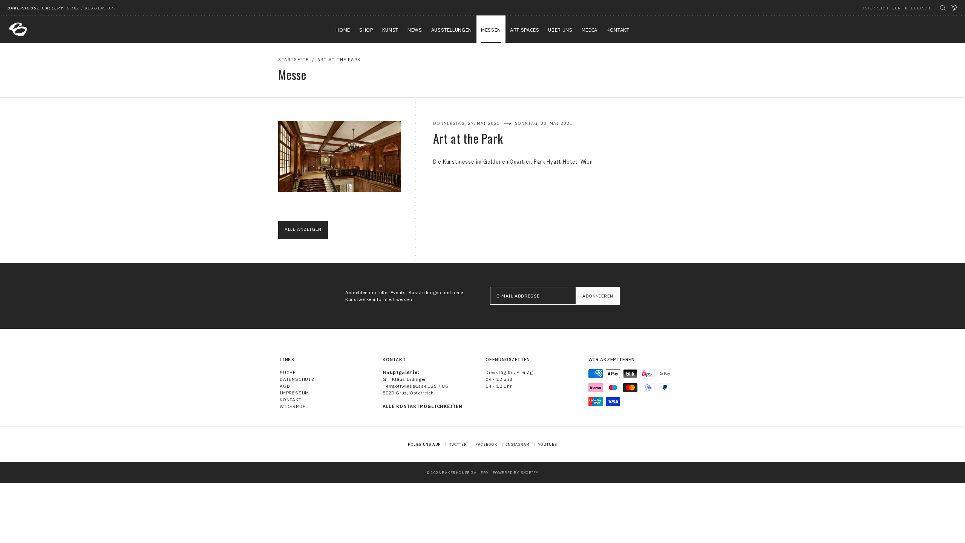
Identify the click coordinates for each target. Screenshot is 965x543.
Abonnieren (597, 296)
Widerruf (292, 406)
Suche (288, 372)
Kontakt (291, 399)
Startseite (293, 59)
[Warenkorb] (954, 8)
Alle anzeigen (303, 229)
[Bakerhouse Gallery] (18, 29)
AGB (285, 386)
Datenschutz (297, 379)
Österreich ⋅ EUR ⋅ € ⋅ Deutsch (896, 8)
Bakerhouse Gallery (465, 472)
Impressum (294, 393)
